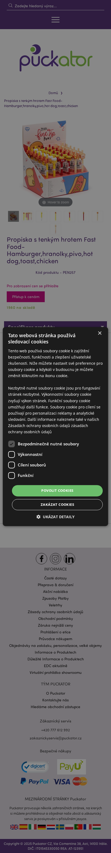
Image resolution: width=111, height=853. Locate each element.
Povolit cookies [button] (57, 490)
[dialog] (55, 426)
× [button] (100, 333)
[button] (55, 516)
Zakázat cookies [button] (57, 504)
